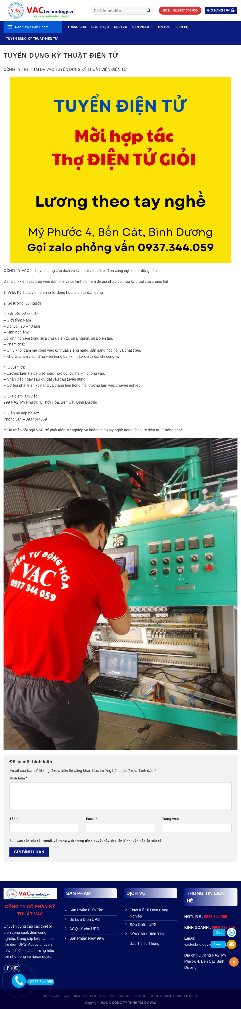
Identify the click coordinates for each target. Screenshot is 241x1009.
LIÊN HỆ (182, 27)
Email (91, 819)
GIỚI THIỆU (100, 27)
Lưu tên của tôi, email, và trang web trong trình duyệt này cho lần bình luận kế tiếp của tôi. (90, 840)
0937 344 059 (41, 982)
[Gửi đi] (149, 11)
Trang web (170, 819)
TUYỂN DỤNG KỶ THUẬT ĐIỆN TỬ (32, 38)
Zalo (219, 932)
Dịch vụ (120, 27)
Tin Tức (163, 27)
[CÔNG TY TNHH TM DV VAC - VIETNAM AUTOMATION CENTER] (44, 10)
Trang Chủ (77, 27)
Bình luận (18, 778)
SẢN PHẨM (140, 27)
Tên (13, 819)
